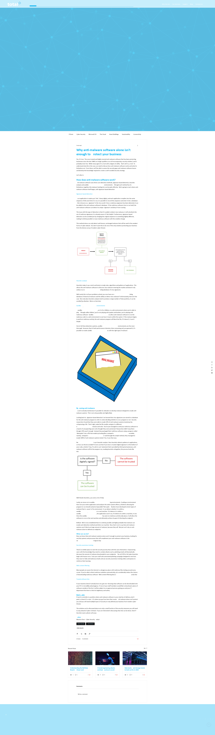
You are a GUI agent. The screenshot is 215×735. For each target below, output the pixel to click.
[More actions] (138, 146)
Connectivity (137, 134)
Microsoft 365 (92, 134)
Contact (207, 733)
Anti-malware (90, 623)
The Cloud (103, 134)
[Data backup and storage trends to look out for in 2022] (135, 658)
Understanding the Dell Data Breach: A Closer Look (79, 669)
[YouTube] (206, 719)
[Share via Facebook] (77, 634)
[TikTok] (208, 719)
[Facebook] (198, 719)
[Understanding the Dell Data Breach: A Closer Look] (80, 658)
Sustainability (126, 134)
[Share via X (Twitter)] (81, 634)
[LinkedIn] (203, 719)
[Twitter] (201, 719)
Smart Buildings (114, 134)
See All (145, 648)
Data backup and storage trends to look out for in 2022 (135, 669)
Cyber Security (81, 134)
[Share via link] (89, 634)
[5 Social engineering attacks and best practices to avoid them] (107, 658)
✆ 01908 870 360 (10, 733)
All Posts (70, 134)
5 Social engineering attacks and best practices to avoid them (106, 669)
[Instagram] (196, 719)
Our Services (205, 726)
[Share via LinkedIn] (85, 634)
